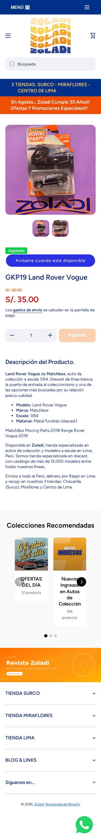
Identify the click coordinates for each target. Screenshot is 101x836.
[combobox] (50, 64)
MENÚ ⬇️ (20, 7)
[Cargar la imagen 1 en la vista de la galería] (41, 228)
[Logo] (50, 35)
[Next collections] (81, 582)
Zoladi (39, 804)
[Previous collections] (19, 582)
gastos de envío (27, 309)
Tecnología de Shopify (62, 804)
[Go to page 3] (55, 635)
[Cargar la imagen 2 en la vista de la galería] (60, 228)
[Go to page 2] (50, 635)
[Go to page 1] (45, 635)
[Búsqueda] (10, 64)
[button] (50, 260)
